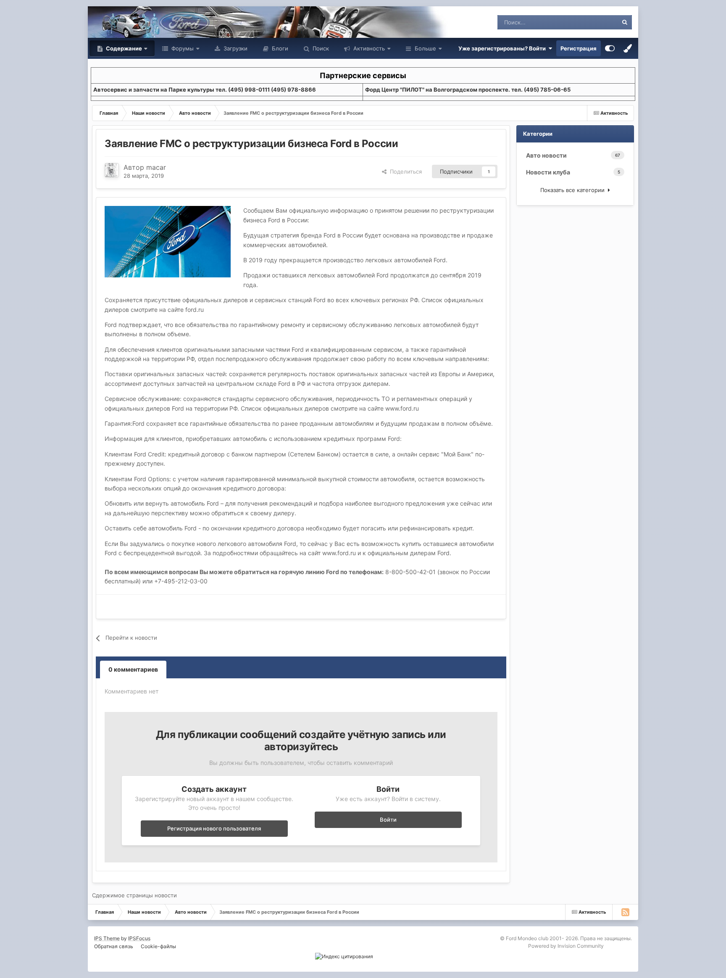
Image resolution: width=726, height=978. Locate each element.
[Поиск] (625, 22)
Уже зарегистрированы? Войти (503, 48)
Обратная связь (113, 946)
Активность (368, 48)
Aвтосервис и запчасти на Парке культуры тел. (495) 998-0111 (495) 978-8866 (204, 89)
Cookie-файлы (158, 946)
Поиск (320, 48)
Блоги (279, 48)
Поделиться (404, 171)
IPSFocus (139, 938)
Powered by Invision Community (566, 946)
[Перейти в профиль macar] (112, 170)
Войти (388, 819)
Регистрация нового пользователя (214, 828)
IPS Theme (107, 938)
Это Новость (590, 22)
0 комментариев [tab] (133, 669)
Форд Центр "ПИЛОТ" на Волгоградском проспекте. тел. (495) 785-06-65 (468, 89)
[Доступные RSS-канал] (625, 912)
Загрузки (234, 48)
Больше (425, 48)
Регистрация (578, 48)
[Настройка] (610, 48)
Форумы (182, 48)
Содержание (123, 48)
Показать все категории (574, 190)
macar (156, 167)
